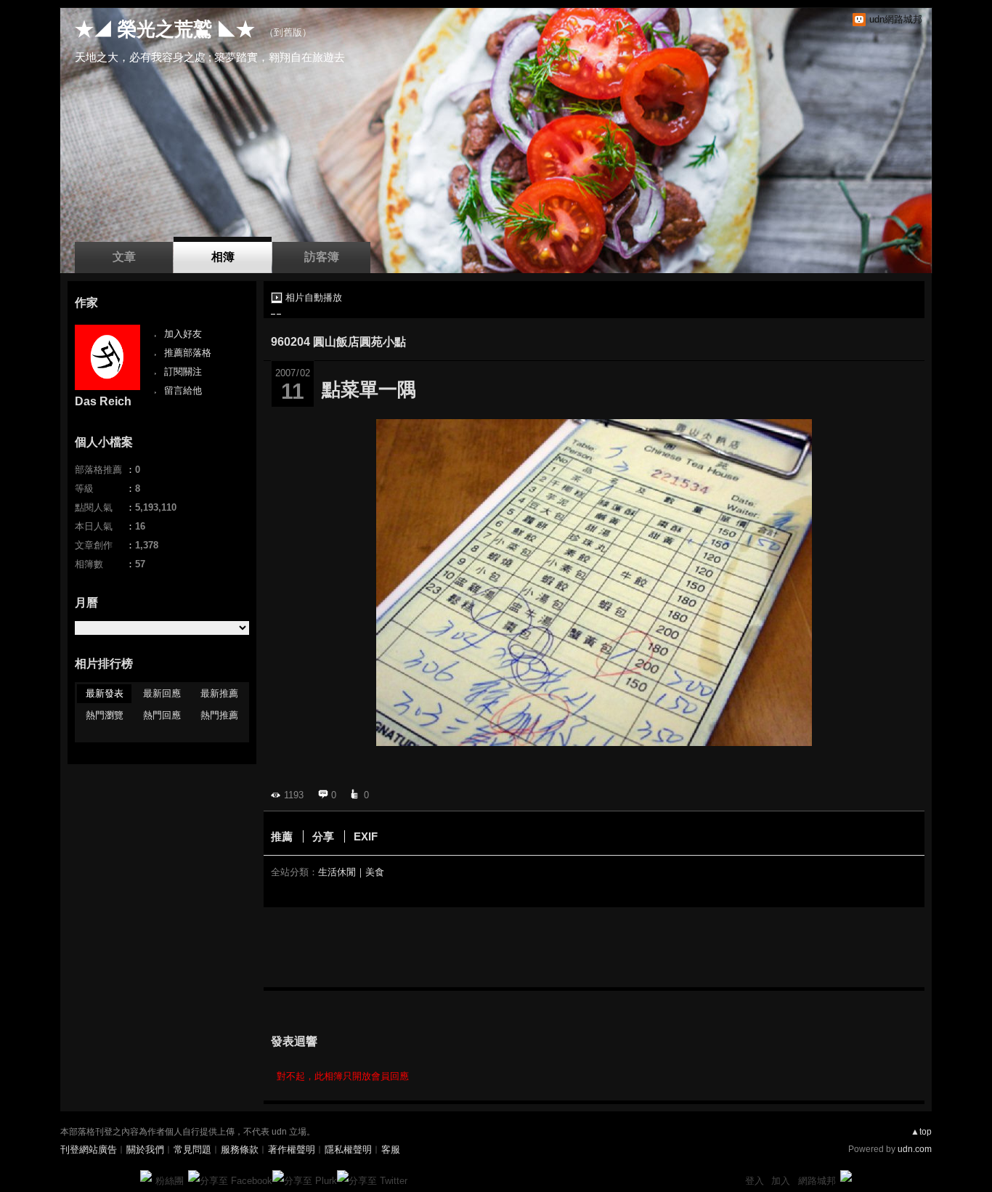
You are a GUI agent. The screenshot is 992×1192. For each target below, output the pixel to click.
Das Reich (103, 401)
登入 (754, 1180)
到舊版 (288, 32)
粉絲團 (169, 1180)
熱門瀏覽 (104, 715)
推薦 (282, 836)
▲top (921, 1132)
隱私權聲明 (348, 1149)
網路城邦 (817, 1180)
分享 (323, 836)
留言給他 (183, 390)
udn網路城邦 (895, 19)
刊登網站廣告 (88, 1149)
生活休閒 (337, 872)
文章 (124, 257)
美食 (374, 872)
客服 (390, 1149)
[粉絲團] (146, 1176)
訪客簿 (321, 257)
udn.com (915, 1149)
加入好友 (183, 333)
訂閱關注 (183, 371)
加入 (780, 1180)
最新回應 (162, 693)
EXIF (366, 836)
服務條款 (240, 1149)
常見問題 (192, 1149)
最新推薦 (219, 693)
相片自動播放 (313, 297)
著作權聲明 (291, 1149)
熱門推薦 (219, 715)
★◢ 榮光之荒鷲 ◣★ (165, 29)
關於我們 (145, 1149)
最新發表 (104, 693)
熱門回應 (162, 715)
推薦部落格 (187, 352)
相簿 (223, 257)
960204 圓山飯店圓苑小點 (338, 342)
